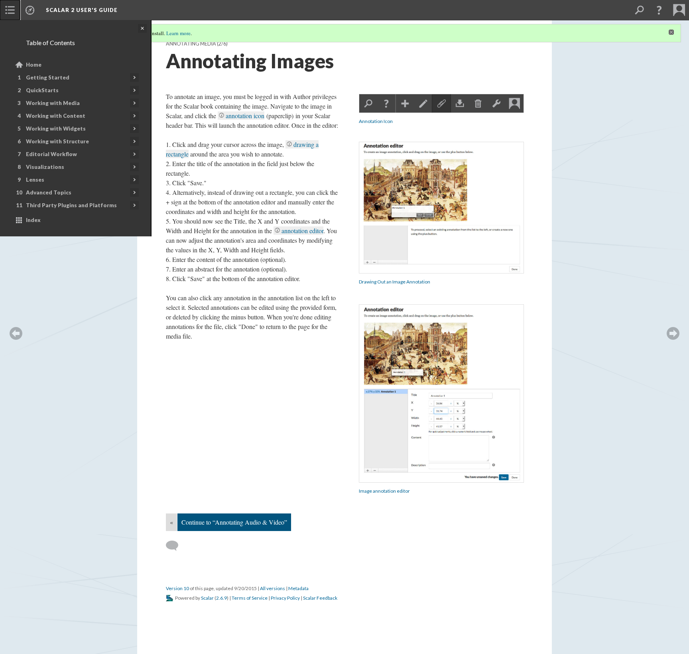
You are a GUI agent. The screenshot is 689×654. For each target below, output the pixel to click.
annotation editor (302, 230)
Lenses (35, 179)
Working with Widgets (56, 128)
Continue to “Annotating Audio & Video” (234, 522)
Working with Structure (57, 141)
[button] (659, 10)
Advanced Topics (48, 192)
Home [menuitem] (33, 64)
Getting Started (47, 77)
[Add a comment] (175, 546)
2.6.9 (221, 598)
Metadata (298, 588)
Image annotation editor (384, 491)
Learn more (178, 33)
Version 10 (177, 588)
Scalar (207, 598)
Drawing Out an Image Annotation (394, 282)
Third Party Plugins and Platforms (71, 205)
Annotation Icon (376, 121)
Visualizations (45, 167)
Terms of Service (250, 598)
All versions (272, 588)
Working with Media (53, 103)
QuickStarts (42, 90)
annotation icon (245, 115)
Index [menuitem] (33, 220)
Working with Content (55, 116)
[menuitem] (10, 10)
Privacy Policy (285, 598)
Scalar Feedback (320, 598)
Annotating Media (191, 44)
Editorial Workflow (51, 154)
